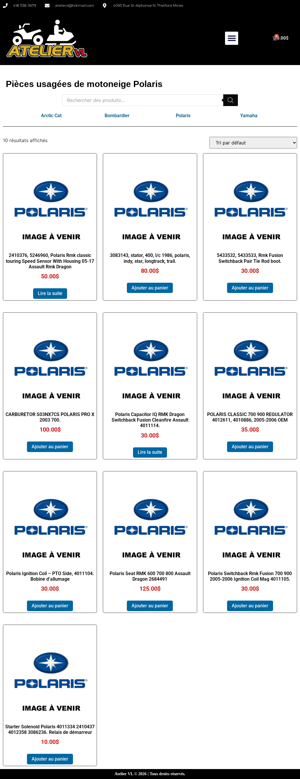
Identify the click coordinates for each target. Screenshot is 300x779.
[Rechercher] (230, 100)
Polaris (183, 115)
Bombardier (117, 115)
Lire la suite (50, 293)
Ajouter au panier (150, 288)
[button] (231, 38)
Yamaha (249, 115)
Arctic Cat (51, 115)
